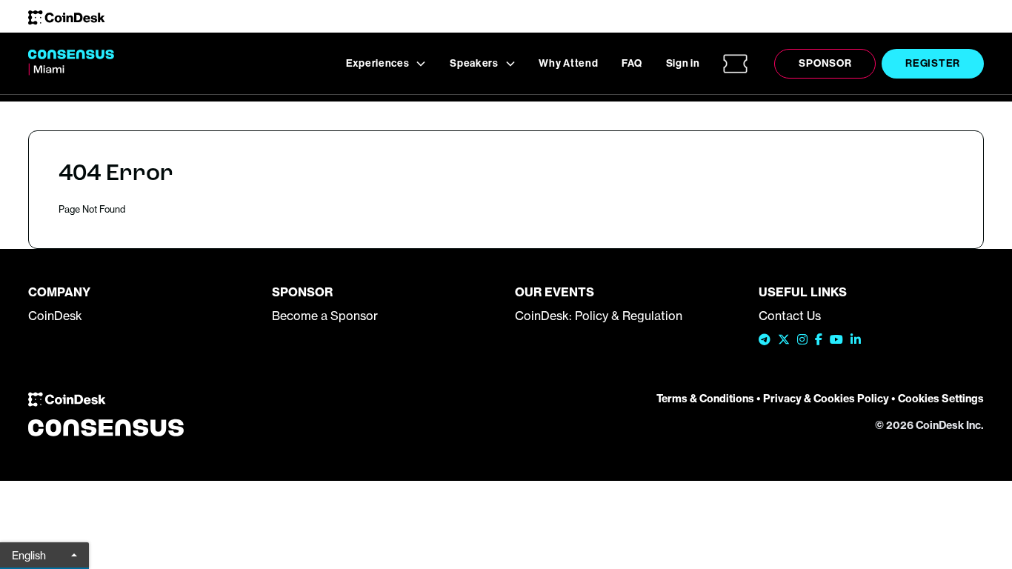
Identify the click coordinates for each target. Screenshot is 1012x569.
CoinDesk (55, 315)
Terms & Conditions (705, 398)
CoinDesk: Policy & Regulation (598, 315)
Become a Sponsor (325, 315)
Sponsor (825, 63)
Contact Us (790, 315)
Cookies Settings (941, 398)
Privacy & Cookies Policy (826, 398)
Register (932, 63)
